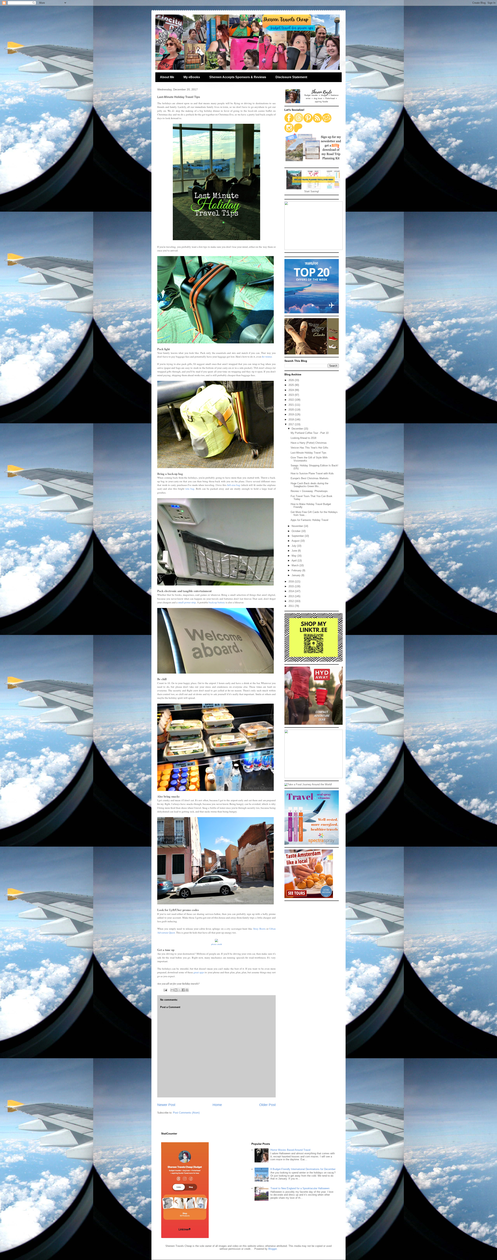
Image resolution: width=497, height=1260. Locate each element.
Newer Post (166, 1105)
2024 (291, 390)
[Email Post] (165, 989)
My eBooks (191, 77)
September (298, 535)
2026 (291, 380)
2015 (291, 586)
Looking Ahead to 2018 (303, 437)
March (295, 565)
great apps (199, 972)
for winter (267, 356)
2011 (291, 605)
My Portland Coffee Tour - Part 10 (309, 432)
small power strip (187, 602)
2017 (291, 424)
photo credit (216, 944)
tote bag (189, 488)
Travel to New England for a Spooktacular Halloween (299, 1188)
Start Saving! (311, 191)
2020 (291, 409)
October (296, 531)
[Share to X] (180, 990)
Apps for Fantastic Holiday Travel (309, 520)
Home (217, 1105)
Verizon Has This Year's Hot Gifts (309, 447)
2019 (291, 414)
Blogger (272, 1248)
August (296, 540)
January (296, 575)
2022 (291, 399)
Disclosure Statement (291, 77)
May (294, 555)
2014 (291, 591)
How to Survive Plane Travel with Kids (312, 473)
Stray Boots (259, 928)
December (298, 428)
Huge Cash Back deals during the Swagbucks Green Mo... (309, 485)
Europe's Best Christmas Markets (309, 478)
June (295, 550)
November (298, 526)
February (297, 570)
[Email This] (172, 990)
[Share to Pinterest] (187, 990)
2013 (291, 596)
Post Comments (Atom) (186, 1112)
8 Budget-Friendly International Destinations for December (302, 1169)
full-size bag (233, 485)
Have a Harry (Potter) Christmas (309, 442)
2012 (291, 601)
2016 (291, 581)
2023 (291, 394)
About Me (167, 77)
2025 (291, 385)
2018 (291, 419)
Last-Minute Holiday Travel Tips (308, 452)
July (294, 545)
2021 (291, 404)
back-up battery (217, 602)
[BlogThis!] (176, 990)
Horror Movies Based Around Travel (290, 1149)
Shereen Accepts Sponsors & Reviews (237, 77)
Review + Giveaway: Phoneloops (309, 491)
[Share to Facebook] (183, 990)
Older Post (267, 1105)
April (294, 560)
